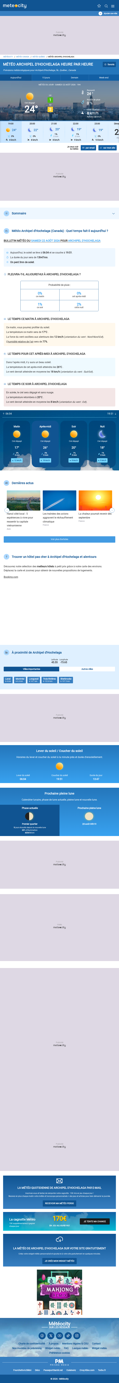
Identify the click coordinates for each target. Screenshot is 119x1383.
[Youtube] (59, 1336)
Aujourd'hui (15, 77)
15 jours (46, 77)
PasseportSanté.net (53, 1370)
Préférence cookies (59, 1352)
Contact (96, 1343)
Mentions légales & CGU (75, 1343)
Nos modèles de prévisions (27, 1348)
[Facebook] (42, 1336)
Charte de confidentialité (31, 1343)
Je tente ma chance (95, 1221)
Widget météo (52, 1348)
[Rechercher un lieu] (106, 6)
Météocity (8, 57)
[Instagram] (77, 1336)
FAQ (66, 1348)
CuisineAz (71, 1370)
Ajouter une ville (110, 13)
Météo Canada (22, 57)
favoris (111, 64)
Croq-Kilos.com (87, 1370)
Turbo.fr (102, 1370)
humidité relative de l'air (20, 341)
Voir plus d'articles (59, 539)
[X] (51, 1336)
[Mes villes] (99, 6)
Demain (74, 77)
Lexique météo (80, 1348)
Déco (37, 1370)
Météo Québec (39, 57)
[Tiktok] (68, 1336)
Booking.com (11, 576)
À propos (53, 1343)
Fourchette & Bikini (22, 1370)
